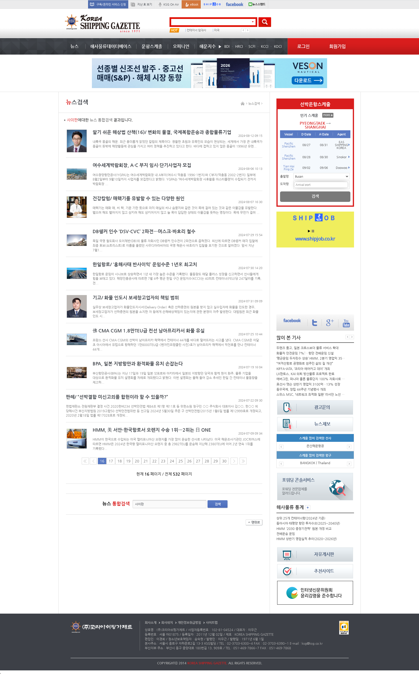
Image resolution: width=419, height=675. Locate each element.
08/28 (306, 157)
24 (172, 461)
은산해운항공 (315, 445)
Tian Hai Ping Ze (288, 168)
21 (146, 461)
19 (128, 461)
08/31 (324, 145)
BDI (226, 46)
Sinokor (341, 157)
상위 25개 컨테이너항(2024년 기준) (300, 518)
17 (111, 461)
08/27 (306, 145)
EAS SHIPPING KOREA (341, 144)
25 (180, 461)
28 (207, 461)
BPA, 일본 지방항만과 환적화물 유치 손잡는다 (138, 363)
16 (102, 461)
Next (247, 30)
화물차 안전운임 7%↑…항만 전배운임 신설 (305, 353)
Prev (243, 30)
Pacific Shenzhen (288, 145)
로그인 (303, 46)
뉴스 (74, 46)
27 (198, 461)
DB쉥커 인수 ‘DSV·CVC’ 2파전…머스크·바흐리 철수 (144, 231)
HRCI (239, 46)
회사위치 (167, 622)
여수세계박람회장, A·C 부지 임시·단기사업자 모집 (142, 165)
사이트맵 (212, 622)
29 (215, 461)
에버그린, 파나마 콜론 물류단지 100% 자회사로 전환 (311, 379)
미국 (216, 30)
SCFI (252, 46)
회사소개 (150, 622)
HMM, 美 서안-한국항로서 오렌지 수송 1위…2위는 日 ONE (152, 429)
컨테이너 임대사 (196, 30)
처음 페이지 (85, 461)
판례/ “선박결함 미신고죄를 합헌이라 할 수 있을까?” (117, 396)
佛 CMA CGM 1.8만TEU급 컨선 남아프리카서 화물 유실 (149, 330)
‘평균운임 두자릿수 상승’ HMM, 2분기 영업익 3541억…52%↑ (311, 358)
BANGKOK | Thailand (315, 462)
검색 (218, 504)
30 (224, 461)
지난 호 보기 (144, 4)
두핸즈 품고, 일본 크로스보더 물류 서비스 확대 (307, 348)
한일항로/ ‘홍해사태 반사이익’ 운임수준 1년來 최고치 (145, 264)
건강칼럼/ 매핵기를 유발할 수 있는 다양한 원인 (139, 198)
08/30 (324, 157)
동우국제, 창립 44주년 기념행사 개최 (301, 389)
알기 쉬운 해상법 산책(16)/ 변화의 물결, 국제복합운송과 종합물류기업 (162, 132)
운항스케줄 (152, 46)
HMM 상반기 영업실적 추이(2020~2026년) (306, 539)
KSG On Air (171, 4)
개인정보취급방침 (189, 622)
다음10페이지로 (243, 461)
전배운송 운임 (285, 533)
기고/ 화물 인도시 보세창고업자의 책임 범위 (136, 297)
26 (189, 461)
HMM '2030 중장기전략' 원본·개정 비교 (303, 528)
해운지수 (207, 46)
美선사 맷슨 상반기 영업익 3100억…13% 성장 (308, 384)
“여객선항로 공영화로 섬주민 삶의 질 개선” (304, 363)
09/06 (324, 167)
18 (119, 461)
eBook (194, 4)
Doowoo (341, 167)
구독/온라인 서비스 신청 (111, 4)
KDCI (278, 46)
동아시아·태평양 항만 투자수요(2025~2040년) (308, 523)
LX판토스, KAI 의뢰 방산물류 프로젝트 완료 (305, 374)
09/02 (306, 167)
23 (163, 461)
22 (154, 461)
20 (137, 461)
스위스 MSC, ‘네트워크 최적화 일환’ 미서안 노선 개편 (311, 394)
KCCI (264, 46)
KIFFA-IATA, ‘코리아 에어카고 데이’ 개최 (303, 368)
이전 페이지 (93, 461)
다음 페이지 (234, 461)
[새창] (315, 583)
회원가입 (337, 46)
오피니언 (181, 46)
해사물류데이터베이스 (110, 46)
